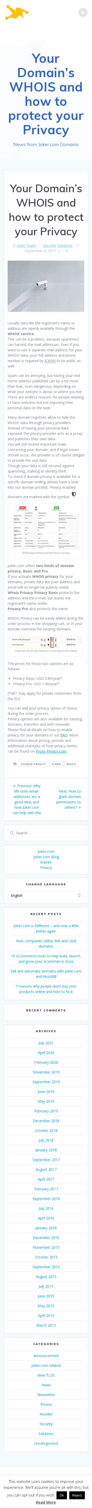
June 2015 (46, 1296)
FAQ (63, 735)
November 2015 (46, 1247)
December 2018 (46, 1120)
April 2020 (46, 1052)
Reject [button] (77, 1495)
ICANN (56, 764)
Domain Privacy (33, 764)
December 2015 (46, 1237)
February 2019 (46, 1111)
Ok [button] (62, 1495)
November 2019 (46, 1072)
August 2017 (46, 1169)
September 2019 (46, 1081)
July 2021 (46, 1042)
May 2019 (46, 1101)
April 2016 (46, 1218)
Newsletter (46, 1394)
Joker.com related (46, 1365)
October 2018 (46, 1130)
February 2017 (46, 1188)
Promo (46, 1404)
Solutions (65, 245)
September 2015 (46, 1266)
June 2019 (46, 1091)
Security (49, 245)
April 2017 (46, 1179)
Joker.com (46, 851)
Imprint (46, 862)
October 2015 (46, 1257)
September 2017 (46, 1159)
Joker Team (26, 245)
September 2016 (46, 1198)
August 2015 (46, 1276)
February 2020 (46, 1062)
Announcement (46, 1355)
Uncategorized (46, 1443)
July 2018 (46, 1140)
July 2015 (46, 1286)
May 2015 (46, 1305)
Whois (71, 764)
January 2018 (46, 1149)
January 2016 (46, 1227)
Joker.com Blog (46, 856)
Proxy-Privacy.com (51, 751)
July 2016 (46, 1208)
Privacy (46, 867)
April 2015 (46, 1315)
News (46, 1384)
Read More (46, 1502)
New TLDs (46, 1375)
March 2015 (46, 1325)
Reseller (46, 1414)
